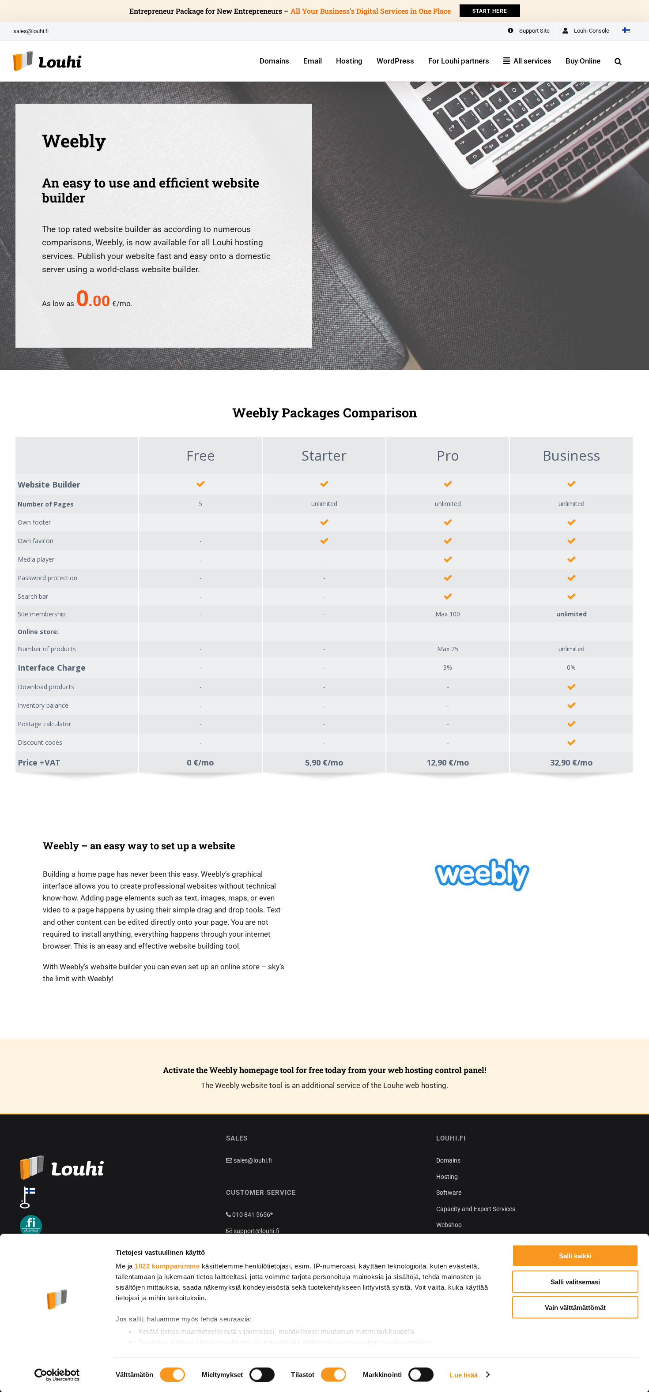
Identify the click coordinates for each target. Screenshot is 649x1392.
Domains (448, 1160)
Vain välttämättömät (575, 1307)
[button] (618, 61)
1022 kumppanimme (167, 1266)
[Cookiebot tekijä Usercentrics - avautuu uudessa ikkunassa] (57, 1374)
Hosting (447, 1176)
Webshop (449, 1224)
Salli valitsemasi (575, 1281)
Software (448, 1192)
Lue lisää (464, 1374)
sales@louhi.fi (31, 31)
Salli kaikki (575, 1256)
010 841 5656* (252, 1214)
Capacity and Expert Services (475, 1208)
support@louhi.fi (255, 1230)
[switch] (262, 1374)
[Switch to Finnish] (625, 31)
